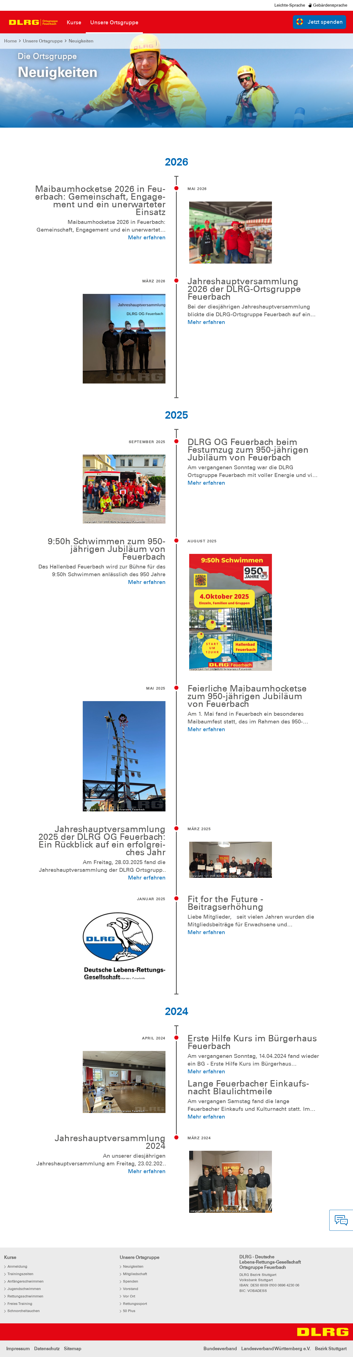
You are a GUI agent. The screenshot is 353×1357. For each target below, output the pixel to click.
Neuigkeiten (81, 41)
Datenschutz (47, 1348)
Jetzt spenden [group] (325, 22)
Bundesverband (220, 1348)
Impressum (18, 1348)
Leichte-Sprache (289, 5)
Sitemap (72, 1348)
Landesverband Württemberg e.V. (276, 1348)
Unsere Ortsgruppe (43, 41)
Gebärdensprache (329, 5)
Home (10, 41)
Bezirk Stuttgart (331, 1348)
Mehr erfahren (146, 237)
